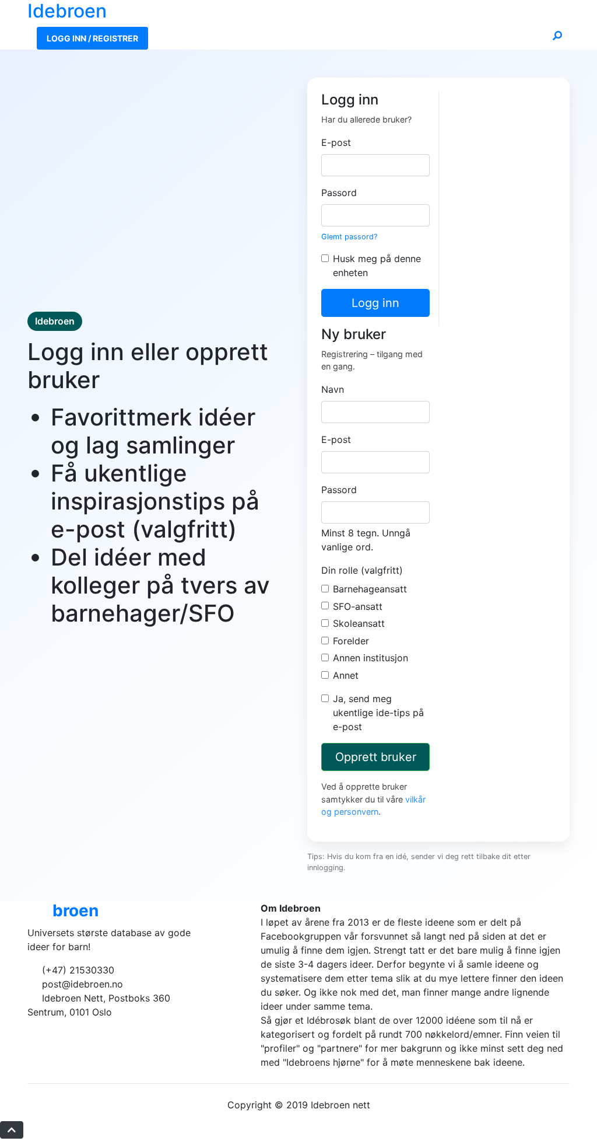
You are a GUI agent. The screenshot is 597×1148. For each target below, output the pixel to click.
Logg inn (375, 303)
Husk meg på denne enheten (377, 265)
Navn (332, 389)
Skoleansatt (359, 623)
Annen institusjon (370, 658)
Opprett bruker (375, 757)
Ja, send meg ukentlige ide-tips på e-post (378, 712)
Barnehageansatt (370, 589)
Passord (339, 192)
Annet (346, 675)
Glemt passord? (349, 236)
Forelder (351, 641)
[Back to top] (11, 1130)
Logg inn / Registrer (92, 38)
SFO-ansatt (357, 606)
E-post (336, 142)
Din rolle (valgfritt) (362, 570)
